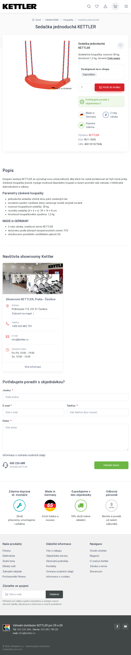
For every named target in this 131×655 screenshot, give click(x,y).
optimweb (17, 649)
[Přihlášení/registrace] (105, 6)
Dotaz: (7, 421)
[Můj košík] (115, 6)
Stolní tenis (9, 561)
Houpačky (68, 20)
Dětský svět (9, 566)
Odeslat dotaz (111, 465)
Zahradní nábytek (12, 571)
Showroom (96, 571)
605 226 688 (17, 463)
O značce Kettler (99, 561)
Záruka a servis (98, 566)
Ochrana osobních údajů (59, 571)
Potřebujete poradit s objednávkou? (97, 101)
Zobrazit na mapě (22, 313)
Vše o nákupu (54, 550)
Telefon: (72, 405)
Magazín (94, 555)
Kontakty (51, 566)
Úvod (38, 20)
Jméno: (8, 390)
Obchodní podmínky (57, 561)
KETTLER (94, 135)
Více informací (33, 366)
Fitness (7, 550)
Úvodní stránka (98, 550)
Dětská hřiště (52, 20)
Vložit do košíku (111, 87)
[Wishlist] (97, 6)
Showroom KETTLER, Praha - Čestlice (31, 299)
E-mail (7, 405)
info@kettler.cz (20, 339)
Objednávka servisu (57, 555)
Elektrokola (9, 555)
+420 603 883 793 (22, 326)
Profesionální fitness (14, 576)
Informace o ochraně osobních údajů (24, 455)
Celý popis (113, 58)
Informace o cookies (58, 576)
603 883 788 (47, 629)
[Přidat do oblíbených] (120, 45)
